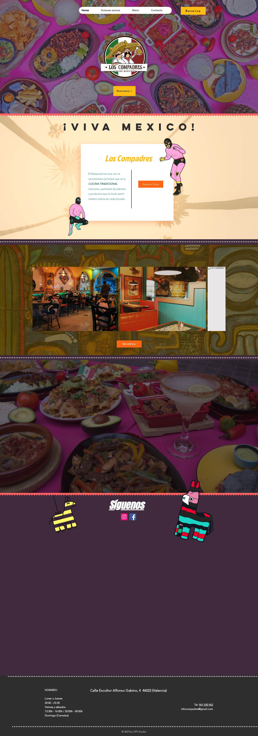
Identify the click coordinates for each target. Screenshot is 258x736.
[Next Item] (219, 299)
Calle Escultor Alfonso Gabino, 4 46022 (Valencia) (128, 690)
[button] (75, 299)
